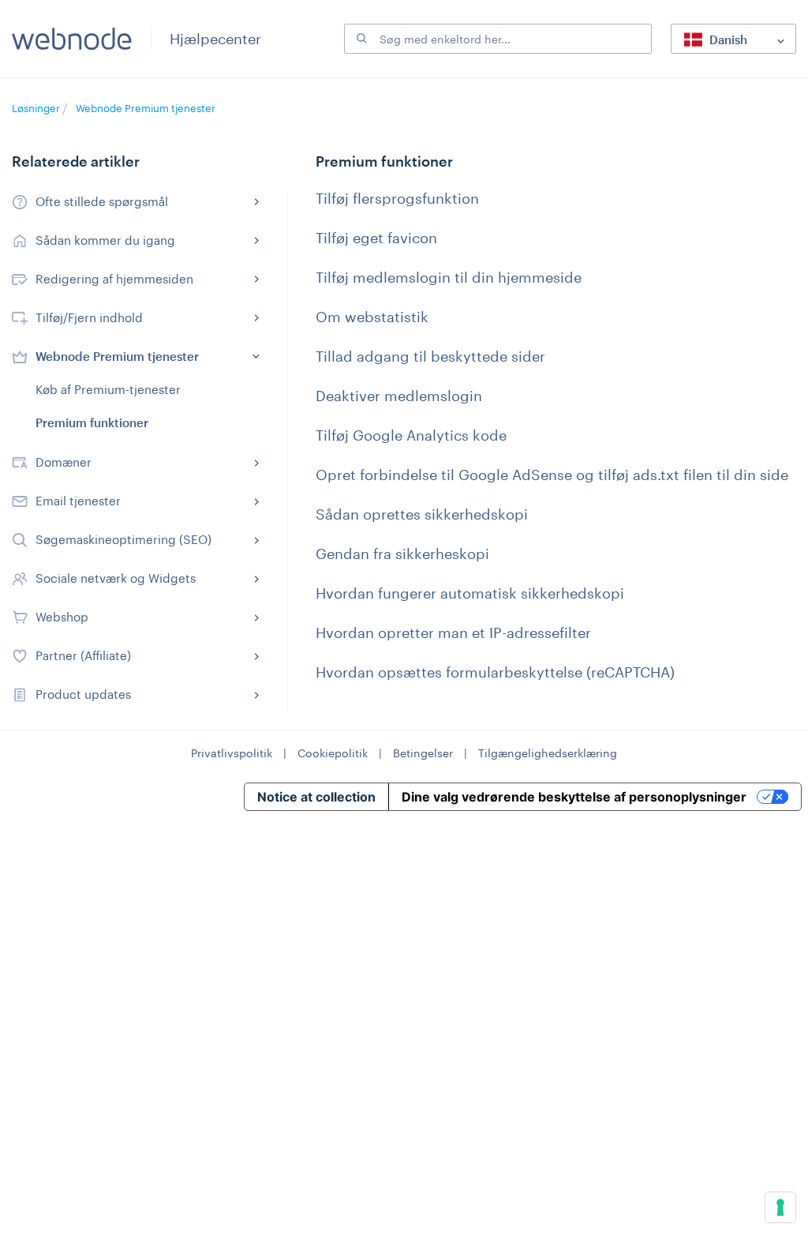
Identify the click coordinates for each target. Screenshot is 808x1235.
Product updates (83, 694)
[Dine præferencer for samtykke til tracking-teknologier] (780, 1207)
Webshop (62, 617)
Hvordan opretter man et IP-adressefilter (453, 632)
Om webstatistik (372, 316)
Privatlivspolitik (231, 753)
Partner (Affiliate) (83, 655)
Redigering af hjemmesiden (114, 279)
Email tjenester (78, 501)
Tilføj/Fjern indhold (89, 317)
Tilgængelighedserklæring (547, 753)
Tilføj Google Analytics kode (411, 435)
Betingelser (423, 753)
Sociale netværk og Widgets (116, 578)
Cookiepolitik (332, 753)
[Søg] (360, 39)
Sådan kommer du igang (105, 240)
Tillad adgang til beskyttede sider (430, 356)
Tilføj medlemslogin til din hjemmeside (449, 277)
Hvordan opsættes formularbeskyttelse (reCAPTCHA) (495, 672)
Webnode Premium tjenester (145, 108)
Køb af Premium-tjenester (108, 389)
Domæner (64, 462)
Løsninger (37, 108)
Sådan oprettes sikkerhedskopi (422, 514)
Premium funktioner (92, 422)
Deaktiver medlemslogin (399, 395)
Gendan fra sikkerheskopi (402, 553)
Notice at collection (316, 797)
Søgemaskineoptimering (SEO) (123, 539)
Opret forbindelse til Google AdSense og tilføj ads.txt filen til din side (552, 474)
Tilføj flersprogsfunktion (397, 198)
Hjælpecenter (215, 39)
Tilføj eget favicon (376, 237)
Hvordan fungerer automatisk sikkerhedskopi (470, 593)
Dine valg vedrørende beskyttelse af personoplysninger (574, 797)
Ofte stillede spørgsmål (102, 201)
